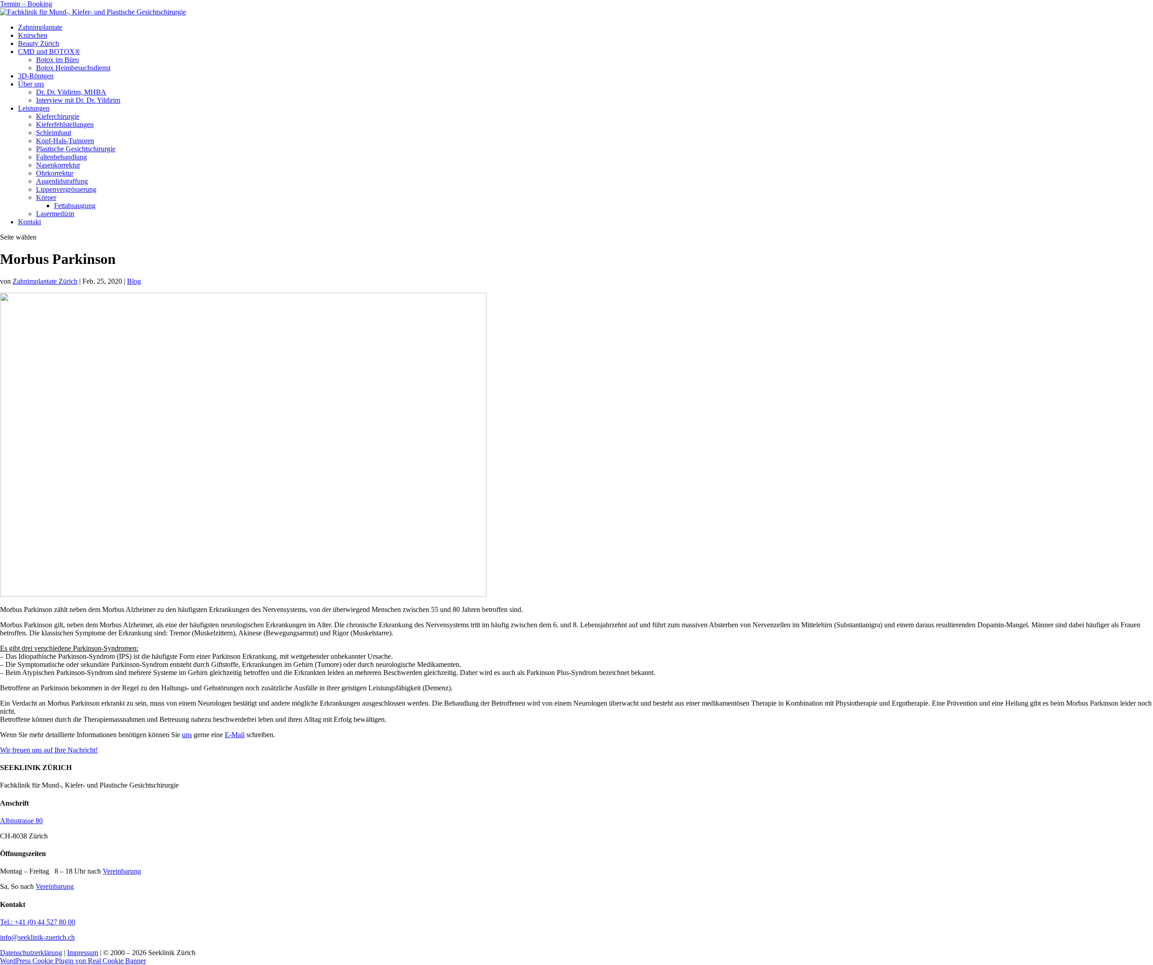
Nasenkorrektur (58, 165)
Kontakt (29, 222)
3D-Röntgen (36, 76)
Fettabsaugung (74, 205)
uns (187, 734)
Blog (134, 281)
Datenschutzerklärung (31, 952)
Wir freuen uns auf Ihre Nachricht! (49, 750)
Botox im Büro (57, 59)
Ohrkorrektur (54, 173)
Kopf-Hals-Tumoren (65, 141)
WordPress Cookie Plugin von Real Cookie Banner (73, 961)
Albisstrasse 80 (21, 821)
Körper (46, 197)
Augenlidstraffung (62, 181)
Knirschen (32, 35)
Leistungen (34, 108)
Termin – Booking (26, 4)
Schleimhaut (53, 132)
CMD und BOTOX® (49, 51)
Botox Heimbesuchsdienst (73, 68)
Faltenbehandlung (61, 157)
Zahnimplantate (40, 27)
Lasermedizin (55, 213)
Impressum (82, 952)
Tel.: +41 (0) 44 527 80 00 (37, 922)
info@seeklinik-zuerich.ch (37, 937)
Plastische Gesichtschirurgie (75, 149)
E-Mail (235, 734)
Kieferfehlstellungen (65, 124)
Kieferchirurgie (57, 116)
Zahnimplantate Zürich (45, 281)
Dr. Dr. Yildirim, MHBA (71, 92)
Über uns (31, 84)
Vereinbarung (122, 871)
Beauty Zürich (38, 43)
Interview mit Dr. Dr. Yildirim (78, 100)
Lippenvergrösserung (66, 189)
